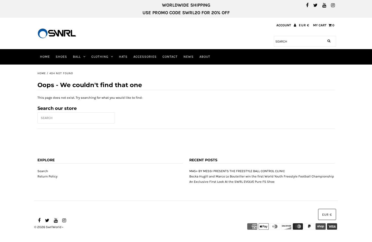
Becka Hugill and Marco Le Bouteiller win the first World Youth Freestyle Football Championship (261, 176)
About (204, 56)
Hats (123, 56)
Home (45, 56)
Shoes (61, 56)
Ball (77, 56)
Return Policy (47, 176)
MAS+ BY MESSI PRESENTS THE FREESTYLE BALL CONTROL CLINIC (237, 171)
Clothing (99, 56)
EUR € (304, 25)
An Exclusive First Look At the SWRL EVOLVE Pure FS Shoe (232, 182)
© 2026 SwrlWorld (47, 227)
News (188, 56)
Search (42, 171)
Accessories (145, 56)
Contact (170, 56)
